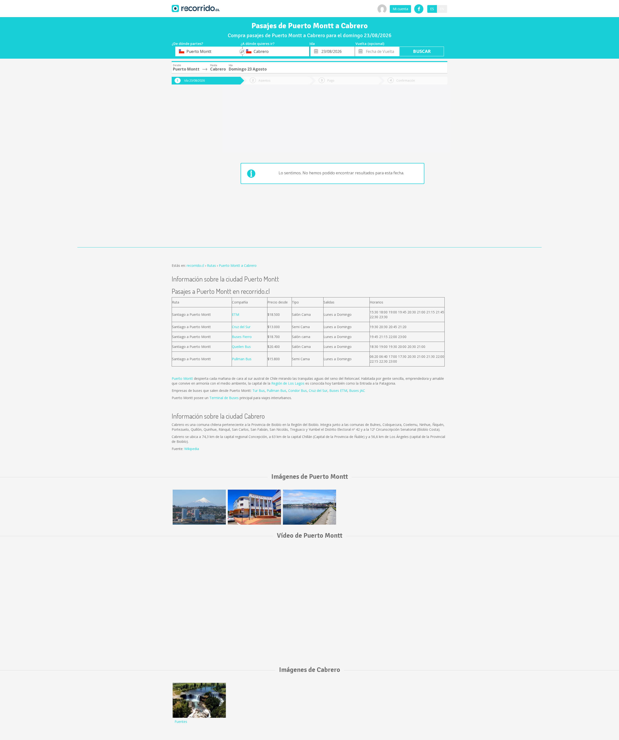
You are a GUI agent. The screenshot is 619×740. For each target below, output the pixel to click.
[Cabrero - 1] (199, 700)
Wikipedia (191, 448)
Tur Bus (258, 390)
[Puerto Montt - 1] (199, 507)
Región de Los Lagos (287, 383)
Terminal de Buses (224, 397)
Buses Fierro (242, 336)
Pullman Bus (241, 359)
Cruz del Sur (241, 326)
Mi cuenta (400, 9)
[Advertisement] (191, 169)
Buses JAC (357, 390)
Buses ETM (338, 390)
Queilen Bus (241, 346)
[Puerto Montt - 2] (254, 507)
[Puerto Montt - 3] (309, 507)
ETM (235, 314)
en (442, 9)
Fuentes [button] (181, 721)
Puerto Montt (182, 378)
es (432, 9)
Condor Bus (297, 390)
